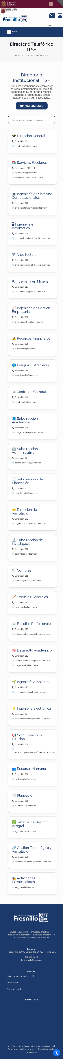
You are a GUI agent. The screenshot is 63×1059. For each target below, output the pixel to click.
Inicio (17, 55)
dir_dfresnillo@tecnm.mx (31, 960)
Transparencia (14, 982)
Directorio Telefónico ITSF (20, 976)
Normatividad (14, 989)
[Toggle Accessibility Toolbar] (57, 1053)
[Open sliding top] (59, 3)
